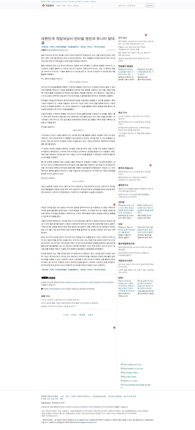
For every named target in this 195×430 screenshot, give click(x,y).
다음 (90, 315)
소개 (62, 396)
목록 (83, 315)
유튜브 (53, 1)
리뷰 (63, 5)
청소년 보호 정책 (130, 396)
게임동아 (44, 282)
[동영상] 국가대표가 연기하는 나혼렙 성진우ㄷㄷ (59, 306)
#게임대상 (45, 47)
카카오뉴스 (93, 1)
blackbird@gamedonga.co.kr (86, 422)
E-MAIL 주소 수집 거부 (49, 399)
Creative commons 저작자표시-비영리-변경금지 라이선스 (86, 282)
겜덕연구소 (123, 185)
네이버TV (58, 1)
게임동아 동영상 (125, 66)
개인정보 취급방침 (115, 396)
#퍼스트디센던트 (99, 47)
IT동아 (48, 1)
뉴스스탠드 (86, 1)
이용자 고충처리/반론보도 (80, 396)
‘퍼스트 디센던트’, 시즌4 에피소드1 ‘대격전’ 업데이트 (60, 300)
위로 (74, 315)
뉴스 (58, 5)
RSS (61, 399)
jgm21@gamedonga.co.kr (58, 50)
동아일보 (43, 1)
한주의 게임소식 (125, 168)
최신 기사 (122, 112)
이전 (66, 315)
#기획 (52, 47)
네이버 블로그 (78, 1)
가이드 (69, 5)
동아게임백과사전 (126, 243)
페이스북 (64, 1)
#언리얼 (83, 47)
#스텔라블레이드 (73, 47)
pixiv (120, 277)
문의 (67, 396)
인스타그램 (71, 1)
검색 (151, 5)
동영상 (75, 5)
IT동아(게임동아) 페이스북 (58, 289)
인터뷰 (121, 202)
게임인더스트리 (125, 260)
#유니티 (90, 47)
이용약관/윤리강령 (99, 396)
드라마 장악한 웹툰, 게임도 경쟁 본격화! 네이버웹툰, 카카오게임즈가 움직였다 (69, 303)
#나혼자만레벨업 (60, 47)
